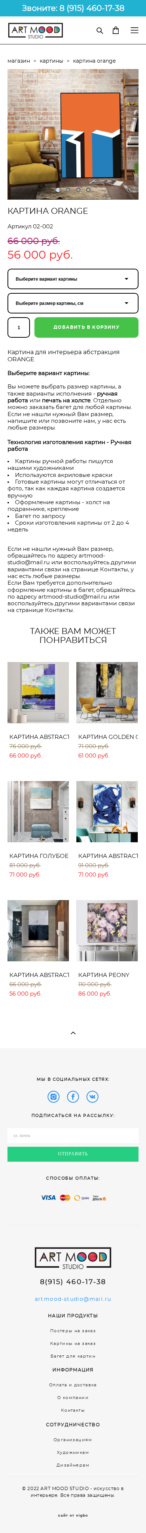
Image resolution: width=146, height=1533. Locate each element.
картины (51, 61)
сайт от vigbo (73, 1515)
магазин (18, 61)
